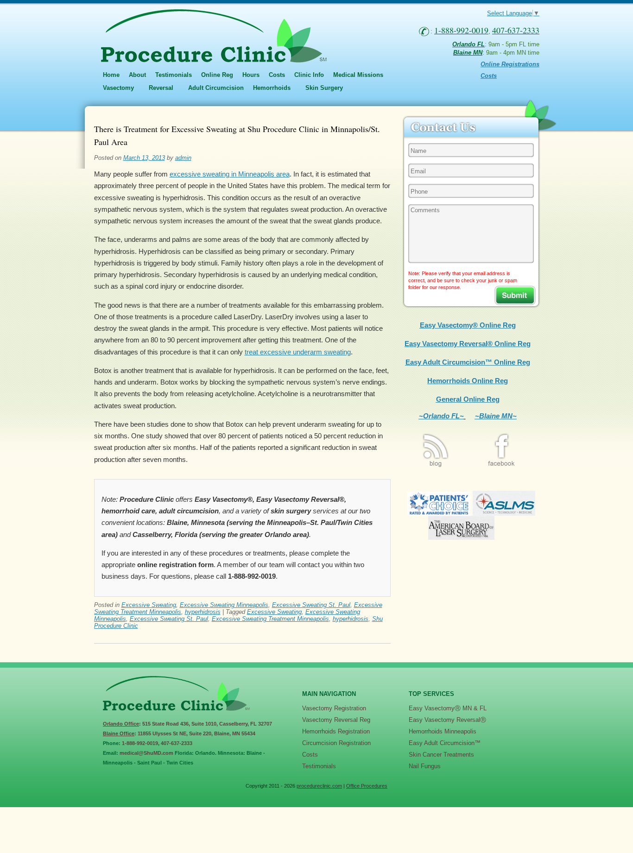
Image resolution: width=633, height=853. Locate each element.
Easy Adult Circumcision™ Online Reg (467, 362)
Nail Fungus (425, 766)
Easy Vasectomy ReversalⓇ (447, 719)
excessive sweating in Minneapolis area (230, 174)
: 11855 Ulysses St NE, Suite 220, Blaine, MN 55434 (179, 733)
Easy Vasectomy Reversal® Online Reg (468, 344)
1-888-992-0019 (140, 743)
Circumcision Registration (336, 742)
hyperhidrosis (203, 611)
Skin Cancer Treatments (441, 754)
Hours (251, 74)
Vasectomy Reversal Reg (336, 719)
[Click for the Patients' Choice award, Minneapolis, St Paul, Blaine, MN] (439, 513)
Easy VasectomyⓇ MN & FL (448, 708)
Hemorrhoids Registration (336, 731)
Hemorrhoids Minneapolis (442, 731)
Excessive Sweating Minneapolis (224, 604)
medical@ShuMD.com (146, 753)
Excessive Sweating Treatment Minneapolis (270, 618)
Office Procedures (366, 786)
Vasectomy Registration (334, 708)
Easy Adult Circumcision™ (445, 742)
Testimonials (173, 74)
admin (183, 157)
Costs (277, 74)
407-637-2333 (176, 743)
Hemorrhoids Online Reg (467, 381)
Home (111, 74)
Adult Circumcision (216, 87)
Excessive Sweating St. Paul (311, 604)
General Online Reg (468, 399)
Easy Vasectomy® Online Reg (468, 325)
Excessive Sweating (148, 604)
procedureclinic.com (319, 786)
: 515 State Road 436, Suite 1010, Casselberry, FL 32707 (187, 724)
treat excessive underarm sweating (298, 352)
